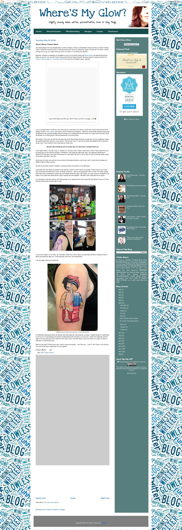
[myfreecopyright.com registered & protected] (131, 362)
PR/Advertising (73, 31)
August (122, 310)
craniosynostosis (122, 276)
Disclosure (113, 31)
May (121, 316)
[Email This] (37, 350)
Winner (51, 352)
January (122, 329)
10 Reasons (120, 260)
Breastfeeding (121, 262)
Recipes (88, 31)
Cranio (100, 31)
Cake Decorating (132, 262)
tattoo (47, 352)
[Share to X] (41, 350)
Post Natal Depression (130, 270)
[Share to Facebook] (43, 350)
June (122, 313)
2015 (120, 338)
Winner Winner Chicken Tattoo (129, 318)
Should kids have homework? (127, 53)
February (123, 327)
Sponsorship (121, 272)
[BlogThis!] (39, 350)
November (123, 308)
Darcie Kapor (89, 55)
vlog (117, 282)
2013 (120, 343)
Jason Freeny (50, 131)
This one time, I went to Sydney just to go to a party (136, 217)
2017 (120, 333)
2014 (120, 341)
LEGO (42, 352)
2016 (120, 335)
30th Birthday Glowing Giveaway (136, 185)
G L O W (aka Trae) (65, 122)
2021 (120, 295)
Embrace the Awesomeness (136, 264)
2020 (120, 297)
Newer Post (41, 498)
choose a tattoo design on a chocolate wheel (49, 59)
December (123, 305)
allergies (135, 274)
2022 (120, 292)
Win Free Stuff (131, 373)
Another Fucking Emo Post (136, 260)
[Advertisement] (72, 481)
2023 (120, 290)
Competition (142, 262)
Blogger (104, 523)
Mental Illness (136, 266)
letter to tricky (121, 280)
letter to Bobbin (140, 278)
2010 (120, 351)
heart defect (129, 278)
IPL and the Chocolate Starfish (129, 321)
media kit (129, 280)
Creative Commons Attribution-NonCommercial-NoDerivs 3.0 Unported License (131, 368)
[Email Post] (50, 350)
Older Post (104, 498)
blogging (143, 274)
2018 (120, 303)
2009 (120, 354)
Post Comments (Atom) (51, 502)
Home (39, 31)
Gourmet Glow (121, 266)
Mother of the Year (132, 268)
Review (143, 270)
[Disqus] (72, 382)
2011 (120, 349)
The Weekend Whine (133, 272)
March (122, 324)
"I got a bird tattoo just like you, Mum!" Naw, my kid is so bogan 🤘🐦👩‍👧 (72, 119)
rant (134, 280)
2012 (120, 346)
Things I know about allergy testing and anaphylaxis (135, 238)
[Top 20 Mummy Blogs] (131, 119)
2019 (120, 300)
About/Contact (54, 31)
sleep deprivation (141, 280)
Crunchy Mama (121, 264)
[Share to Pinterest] (45, 350)
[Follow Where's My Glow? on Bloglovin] (131, 45)
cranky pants (135, 276)
